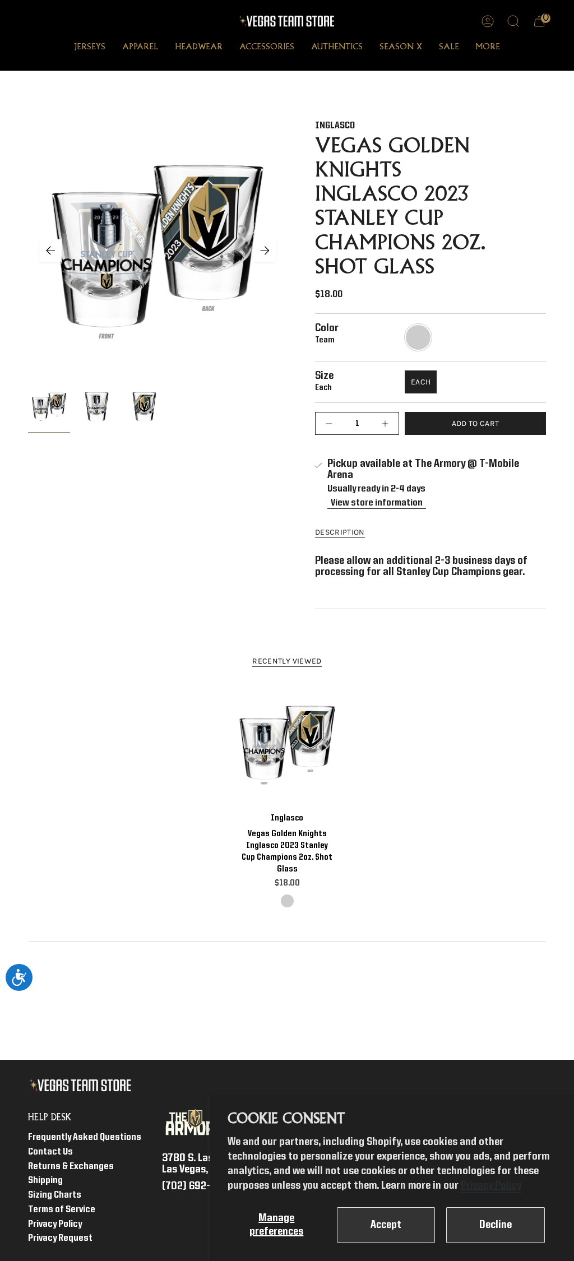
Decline (495, 1225)
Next (264, 250)
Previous (50, 250)
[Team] (287, 900)
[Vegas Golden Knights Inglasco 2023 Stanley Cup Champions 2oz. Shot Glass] (287, 745)
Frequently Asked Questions (84, 1137)
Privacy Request (60, 1238)
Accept (386, 1225)
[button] (90, 48)
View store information (377, 503)
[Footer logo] (82, 1086)
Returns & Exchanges (71, 1166)
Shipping (45, 1180)
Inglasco (335, 126)
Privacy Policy (491, 1186)
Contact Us (50, 1152)
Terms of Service (61, 1209)
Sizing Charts (54, 1195)
